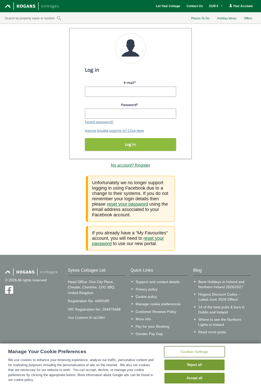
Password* (129, 105)
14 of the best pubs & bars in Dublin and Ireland (221, 309)
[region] (130, 364)
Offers (248, 18)
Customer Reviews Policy (156, 312)
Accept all (194, 378)
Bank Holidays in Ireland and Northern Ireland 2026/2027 (221, 284)
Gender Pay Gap (149, 334)
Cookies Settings (194, 352)
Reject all (194, 365)
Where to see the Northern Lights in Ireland (219, 322)
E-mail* (130, 83)
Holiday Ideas (226, 18)
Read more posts (212, 332)
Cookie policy (146, 297)
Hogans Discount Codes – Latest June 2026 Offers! (219, 296)
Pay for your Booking (152, 326)
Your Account (242, 6)
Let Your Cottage (168, 6)
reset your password (127, 204)
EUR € (214, 6)
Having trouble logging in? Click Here (114, 130)
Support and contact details (158, 282)
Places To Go (200, 18)
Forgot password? (99, 122)
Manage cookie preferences (158, 304)
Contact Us (195, 6)
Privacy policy (147, 289)
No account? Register (130, 165)
